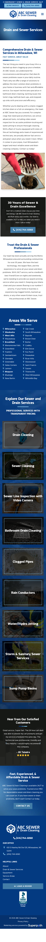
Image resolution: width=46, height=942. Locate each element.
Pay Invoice (13, 5)
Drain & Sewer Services (13, 869)
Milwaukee (10, 329)
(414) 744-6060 (32, 5)
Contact (6, 879)
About (5, 866)
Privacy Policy (23, 921)
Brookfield (10, 342)
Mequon (9, 371)
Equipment (7, 872)
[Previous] (6, 743)
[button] (42, 14)
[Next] (40, 743)
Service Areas (9, 876)
